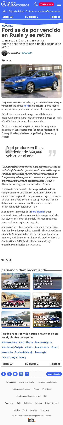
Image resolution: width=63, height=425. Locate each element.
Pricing (36, 389)
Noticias (20, 11)
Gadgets (18, 347)
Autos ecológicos (43, 342)
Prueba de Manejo (24, 352)
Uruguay (33, 410)
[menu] (59, 4)
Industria (7, 25)
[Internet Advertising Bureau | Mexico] (31, 420)
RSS (45, 396)
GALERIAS (55, 17)
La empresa (11, 382)
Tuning (22, 357)
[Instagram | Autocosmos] (21, 374)
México (17, 410)
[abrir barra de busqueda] (36, 4)
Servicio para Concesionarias (28, 396)
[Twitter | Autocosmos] (9, 374)
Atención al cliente (26, 382)
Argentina (9, 403)
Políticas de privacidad (21, 389)
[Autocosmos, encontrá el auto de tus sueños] (15, 4)
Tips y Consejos (9, 357)
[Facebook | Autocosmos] (3, 374)
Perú (25, 410)
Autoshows (7, 347)
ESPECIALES (31, 17)
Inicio (5, 11)
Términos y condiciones (47, 382)
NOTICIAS (8, 17)
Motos (54, 347)
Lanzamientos (42, 347)
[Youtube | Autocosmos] (15, 374)
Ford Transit (37, 211)
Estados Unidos (51, 403)
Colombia (28, 403)
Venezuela (45, 410)
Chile (18, 403)
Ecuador (38, 403)
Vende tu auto (46, 4)
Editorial (12, 11)
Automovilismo (9, 342)
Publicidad (46, 389)
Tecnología (40, 352)
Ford (8, 60)
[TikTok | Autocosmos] (27, 374)
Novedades (7, 352)
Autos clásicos (25, 342)
